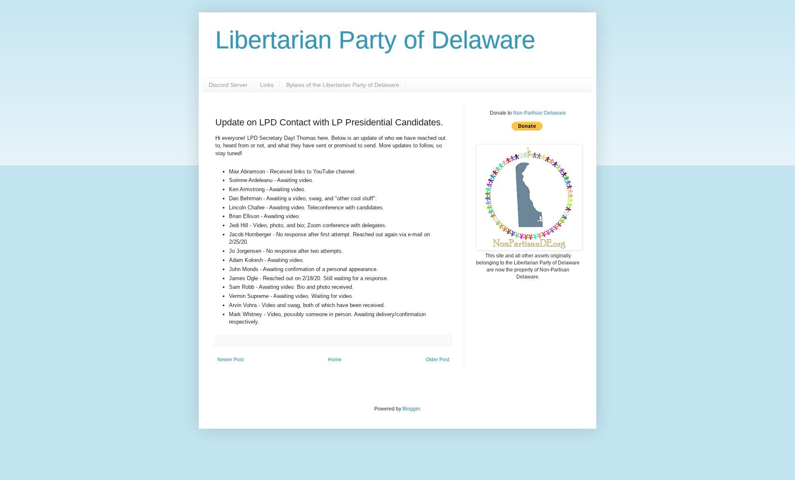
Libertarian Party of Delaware (375, 40)
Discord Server (228, 85)
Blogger (411, 409)
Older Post (437, 359)
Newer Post (230, 359)
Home (335, 359)
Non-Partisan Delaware (539, 113)
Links (267, 85)
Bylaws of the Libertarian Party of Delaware (342, 85)
